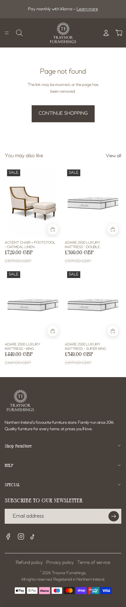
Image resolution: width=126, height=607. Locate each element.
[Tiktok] (34, 537)
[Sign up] (113, 516)
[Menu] (6, 33)
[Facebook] (8, 536)
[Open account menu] (106, 32)
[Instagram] (21, 536)
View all (113, 156)
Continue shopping (63, 113)
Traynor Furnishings (69, 573)
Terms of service (93, 563)
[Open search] (19, 32)
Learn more (87, 9)
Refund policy (29, 563)
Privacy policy (60, 563)
